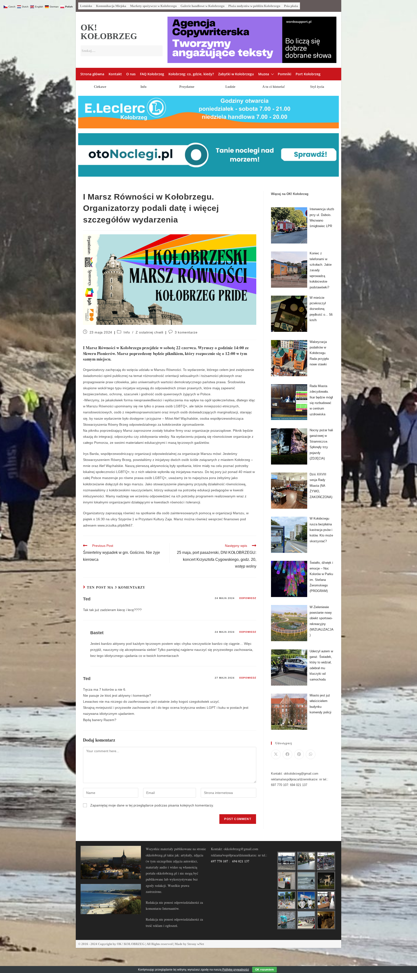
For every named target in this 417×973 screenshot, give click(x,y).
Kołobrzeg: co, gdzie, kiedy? (191, 74)
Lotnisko (86, 6)
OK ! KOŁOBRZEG (131, 944)
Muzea (263, 74)
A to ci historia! (273, 87)
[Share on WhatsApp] (310, 754)
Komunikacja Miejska (111, 6)
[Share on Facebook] (287, 754)
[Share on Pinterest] (299, 754)
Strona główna (92, 74)
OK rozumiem (264, 969)
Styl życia (317, 87)
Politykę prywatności (235, 969)
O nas (131, 74)
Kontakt (115, 74)
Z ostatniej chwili (149, 332)
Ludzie (230, 87)
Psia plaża (291, 6)
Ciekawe (100, 87)
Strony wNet (195, 944)
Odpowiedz (247, 598)
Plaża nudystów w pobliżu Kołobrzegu (254, 6)
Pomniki (284, 74)
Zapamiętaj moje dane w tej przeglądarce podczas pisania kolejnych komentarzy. (152, 805)
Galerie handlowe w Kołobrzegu (202, 6)
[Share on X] (276, 754)
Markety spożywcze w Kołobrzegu (153, 6)
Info (143, 87)
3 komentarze (186, 332)
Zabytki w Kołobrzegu (236, 74)
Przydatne (186, 87)
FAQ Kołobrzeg (152, 74)
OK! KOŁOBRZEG (109, 32)
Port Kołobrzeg (308, 74)
